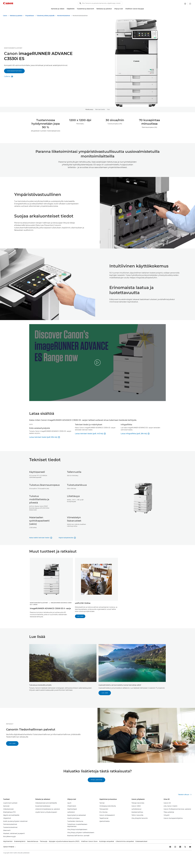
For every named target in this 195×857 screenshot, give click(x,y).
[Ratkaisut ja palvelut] (112, 9)
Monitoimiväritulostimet (13, 48)
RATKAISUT (9, 724)
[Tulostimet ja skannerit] (95, 9)
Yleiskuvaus (89, 109)
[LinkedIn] (180, 847)
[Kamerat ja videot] (65, 9)
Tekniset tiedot (100, 109)
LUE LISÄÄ (80, 616)
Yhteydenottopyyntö (14, 71)
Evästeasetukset (141, 841)
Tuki (108, 109)
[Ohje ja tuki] (124, 9)
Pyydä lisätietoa (96, 780)
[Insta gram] (175, 847)
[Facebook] (170, 847)
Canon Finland (8, 847)
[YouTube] (190, 847)
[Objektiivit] (75, 9)
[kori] (190, 3)
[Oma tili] (185, 3)
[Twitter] (185, 847)
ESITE (31, 424)
